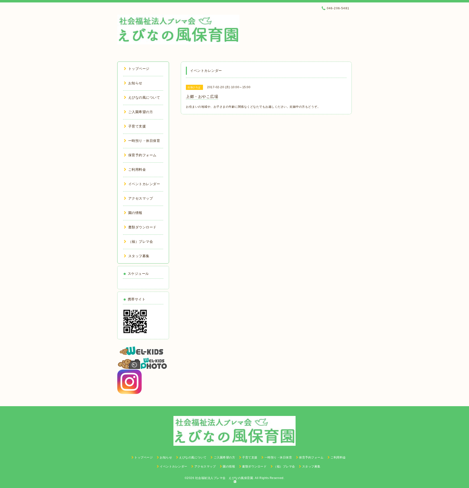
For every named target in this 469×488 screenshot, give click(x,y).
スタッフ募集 (138, 256)
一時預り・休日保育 (144, 141)
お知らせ (135, 83)
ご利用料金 (137, 169)
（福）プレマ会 (140, 242)
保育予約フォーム (142, 155)
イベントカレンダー (144, 184)
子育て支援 (137, 126)
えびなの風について (144, 97)
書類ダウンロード (142, 227)
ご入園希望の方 (140, 112)
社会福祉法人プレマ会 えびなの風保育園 (224, 478)
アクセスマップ (140, 198)
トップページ (138, 69)
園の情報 (135, 213)
